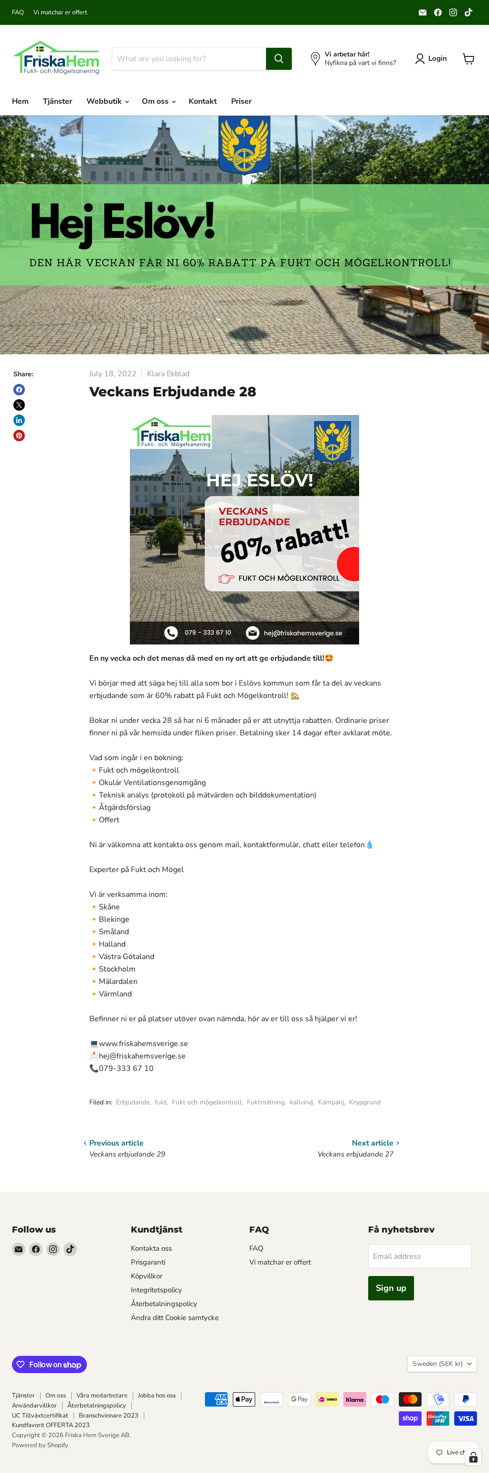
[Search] (279, 59)
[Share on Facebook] (19, 389)
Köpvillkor (146, 1276)
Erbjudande (132, 1102)
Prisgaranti (148, 1262)
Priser (241, 101)
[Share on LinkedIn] (19, 420)
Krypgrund (365, 1102)
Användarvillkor (34, 1405)
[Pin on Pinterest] (19, 435)
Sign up (391, 1288)
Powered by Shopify (40, 1445)
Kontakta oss (151, 1248)
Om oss (156, 101)
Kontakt (203, 101)
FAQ (18, 12)
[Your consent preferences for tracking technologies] (473, 1457)
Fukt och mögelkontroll (207, 1102)
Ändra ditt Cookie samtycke (175, 1317)
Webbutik (105, 101)
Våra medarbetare (102, 1395)
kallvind (301, 1102)
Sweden (438, 1363)
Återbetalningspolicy (164, 1304)
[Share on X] (19, 405)
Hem (20, 101)
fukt (161, 1102)
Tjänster (57, 101)
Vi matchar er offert (60, 12)
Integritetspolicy (156, 1290)
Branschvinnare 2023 (108, 1415)
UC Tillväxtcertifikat (40, 1415)
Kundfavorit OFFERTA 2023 (51, 1425)
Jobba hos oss (157, 1395)
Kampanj (331, 1102)
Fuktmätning (266, 1102)
